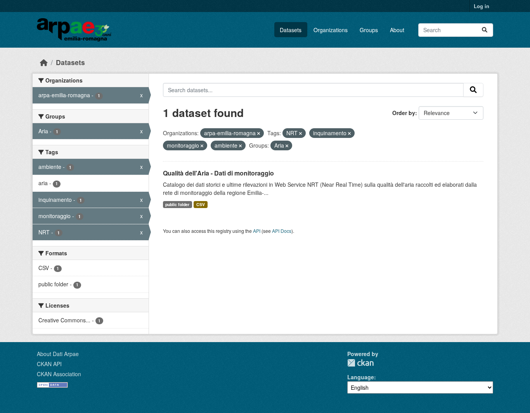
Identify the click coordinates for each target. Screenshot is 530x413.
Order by (403, 113)
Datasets (290, 30)
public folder (177, 204)
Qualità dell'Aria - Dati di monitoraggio (218, 173)
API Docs (281, 230)
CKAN (360, 363)
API (256, 230)
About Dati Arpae (58, 354)
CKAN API (49, 364)
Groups (369, 30)
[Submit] (484, 30)
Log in (481, 6)
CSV (200, 204)
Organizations (330, 30)
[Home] (44, 62)
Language (360, 377)
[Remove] (258, 133)
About (397, 30)
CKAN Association (59, 374)
